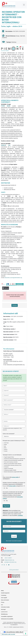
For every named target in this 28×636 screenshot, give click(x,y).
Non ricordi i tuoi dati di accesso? (14, 540)
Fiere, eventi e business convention (11, 461)
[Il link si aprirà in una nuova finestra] (4, 564)
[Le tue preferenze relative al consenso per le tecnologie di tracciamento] (25, 633)
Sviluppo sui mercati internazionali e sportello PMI (13, 460)
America (5, 449)
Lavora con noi (4, 611)
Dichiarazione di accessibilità (7, 618)
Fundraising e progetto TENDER (10, 470)
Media (2, 590)
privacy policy (15, 477)
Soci (2, 604)
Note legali (3, 609)
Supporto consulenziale (8, 468)
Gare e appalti (4, 597)
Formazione (6, 466)
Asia (5, 446)
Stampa (6, 288)
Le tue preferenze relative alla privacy (15, 632)
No (7, 488)
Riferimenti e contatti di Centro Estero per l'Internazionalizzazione (12, 550)
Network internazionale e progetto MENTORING (13, 471)
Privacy (2, 602)
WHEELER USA (7, 145)
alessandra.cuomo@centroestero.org (13, 277)
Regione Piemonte (14, 576)
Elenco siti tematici (5, 600)
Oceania (5, 451)
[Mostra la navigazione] (24, 4)
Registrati (6, 506)
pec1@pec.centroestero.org (10, 562)
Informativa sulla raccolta (8, 634)
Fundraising (3, 595)
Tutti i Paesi (6, 442)
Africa (5, 447)
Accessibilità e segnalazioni (7, 616)
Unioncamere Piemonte (14, 582)
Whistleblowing (4, 614)
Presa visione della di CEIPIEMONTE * (11, 478)
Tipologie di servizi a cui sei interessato (12, 454)
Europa (5, 444)
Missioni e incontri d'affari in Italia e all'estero (12, 463)
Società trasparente (5, 592)
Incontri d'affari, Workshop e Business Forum (12, 465)
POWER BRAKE (5, 106)
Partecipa (14, 305)
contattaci (20, 515)
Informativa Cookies (5, 607)
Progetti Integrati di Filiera (9, 457)
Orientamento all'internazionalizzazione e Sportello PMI (14, 458)
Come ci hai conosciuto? (8, 433)
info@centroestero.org (9, 560)
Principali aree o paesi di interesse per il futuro (14, 440)
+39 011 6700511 (8, 557)
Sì (4, 488)
